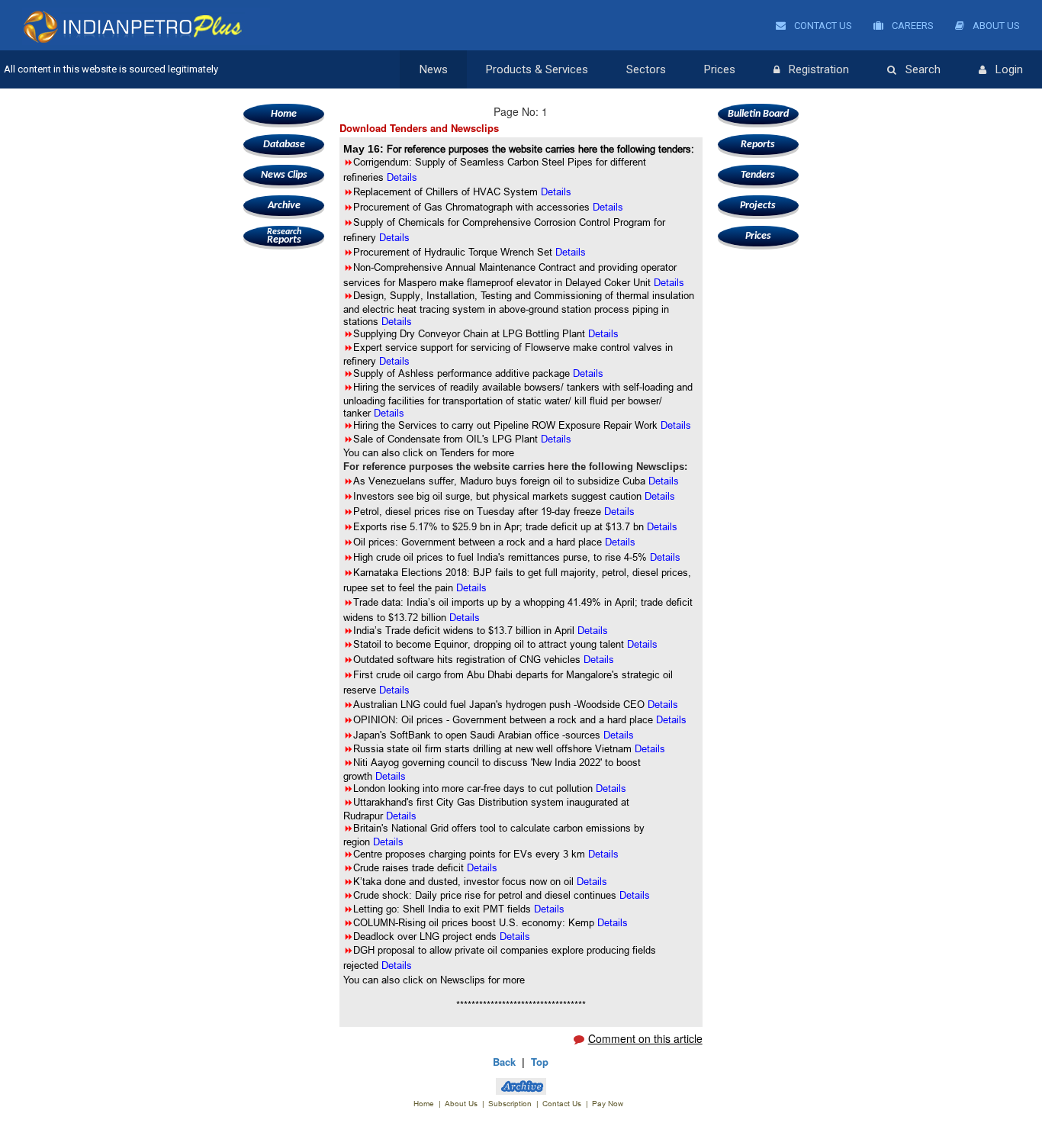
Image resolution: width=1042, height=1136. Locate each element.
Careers (911, 25)
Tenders (758, 175)
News (434, 69)
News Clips (284, 175)
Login (1009, 69)
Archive (284, 205)
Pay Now (607, 1104)
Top (539, 1061)
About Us (995, 25)
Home (284, 114)
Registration (819, 69)
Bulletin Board (758, 114)
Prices (719, 69)
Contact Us (822, 25)
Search (923, 69)
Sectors (646, 69)
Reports (284, 236)
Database (284, 144)
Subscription (510, 1104)
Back (504, 1061)
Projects (758, 205)
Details (608, 207)
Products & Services (537, 69)
